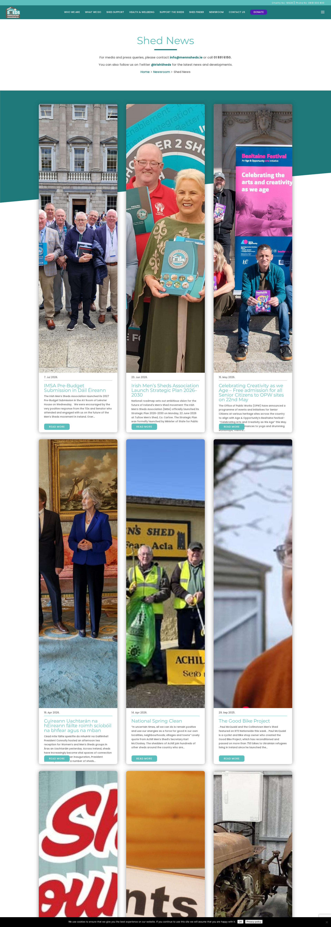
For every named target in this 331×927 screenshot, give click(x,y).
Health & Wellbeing (141, 12)
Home (145, 72)
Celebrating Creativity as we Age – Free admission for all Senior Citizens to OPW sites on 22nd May (251, 393)
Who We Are (72, 12)
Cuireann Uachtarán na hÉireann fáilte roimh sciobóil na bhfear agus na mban (77, 725)
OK (240, 921)
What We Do (93, 12)
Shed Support (115, 12)
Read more (57, 426)
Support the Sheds (172, 12)
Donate (259, 12)
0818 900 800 (316, 2)
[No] (326, 922)
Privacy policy (254, 921)
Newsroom (216, 12)
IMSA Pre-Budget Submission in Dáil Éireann (75, 388)
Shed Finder (196, 12)
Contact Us (237, 12)
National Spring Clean (156, 721)
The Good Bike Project (244, 721)
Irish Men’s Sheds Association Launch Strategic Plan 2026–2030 (165, 390)
